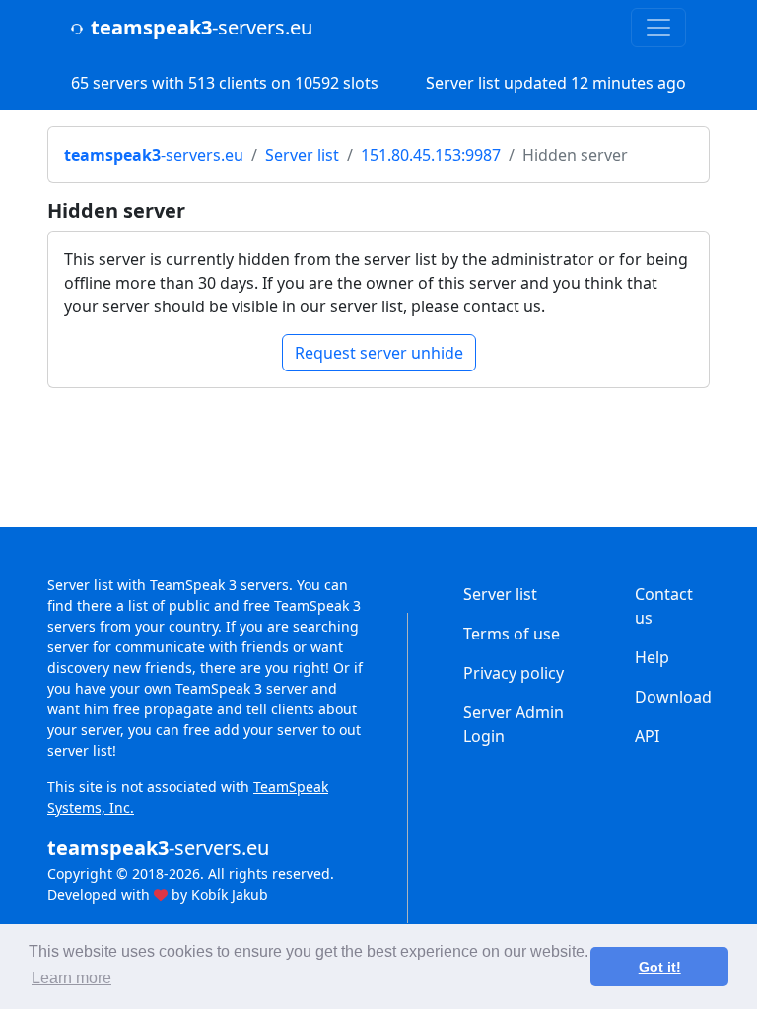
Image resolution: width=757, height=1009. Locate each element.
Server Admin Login (513, 724)
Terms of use (511, 633)
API (647, 736)
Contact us (664, 606)
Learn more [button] (71, 978)
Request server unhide (379, 353)
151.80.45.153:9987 (431, 155)
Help (652, 657)
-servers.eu (201, 27)
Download (673, 696)
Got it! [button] (660, 967)
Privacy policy (513, 673)
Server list (302, 155)
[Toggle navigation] (658, 27)
